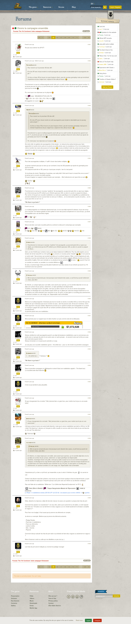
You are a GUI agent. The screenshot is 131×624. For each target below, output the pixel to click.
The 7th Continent (25, 31)
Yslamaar (18, 420)
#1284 (89, 158)
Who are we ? (52, 596)
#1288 (89, 238)
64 (49, 37)
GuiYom (18, 164)
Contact (51, 603)
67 (61, 37)
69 (69, 37)
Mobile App (33, 608)
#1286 (89, 206)
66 (57, 37)
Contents (14, 603)
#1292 (89, 332)
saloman (18, 228)
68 (65, 37)
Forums (61, 7)
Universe (14, 598)
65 (53, 37)
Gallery (13, 606)
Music (32, 601)
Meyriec (18, 194)
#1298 (89, 438)
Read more (79, 620)
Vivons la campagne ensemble (32, 28)
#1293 (89, 349)
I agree (88, 620)
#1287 (89, 221)
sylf (18, 277)
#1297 (89, 414)
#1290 (89, 298)
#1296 (89, 398)
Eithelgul (29, 275)
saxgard (18, 305)
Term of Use (52, 598)
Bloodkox (18, 338)
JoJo (18, 322)
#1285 (89, 188)
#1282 (89, 61)
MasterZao (29, 65)
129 (85, 37)
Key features (15, 601)
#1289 (89, 271)
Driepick (18, 404)
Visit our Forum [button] (107, 87)
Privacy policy (53, 601)
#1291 (89, 315)
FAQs (31, 596)
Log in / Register (115, 7)
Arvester (18, 211)
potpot (18, 50)
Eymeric (28, 242)
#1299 (89, 497)
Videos (32, 598)
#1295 (89, 381)
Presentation (15, 596)
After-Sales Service (54, 606)
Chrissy (18, 244)
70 (73, 37)
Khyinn (18, 504)
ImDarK (18, 67)
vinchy (18, 109)
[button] (93, 3)
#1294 (89, 365)
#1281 (89, 44)
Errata (32, 606)
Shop (74, 7)
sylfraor (28, 442)
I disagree (97, 620)
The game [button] (33, 7)
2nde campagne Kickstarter (40, 31)
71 (77, 37)
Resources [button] (47, 7)
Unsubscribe (99, 598)
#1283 (89, 105)
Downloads (33, 603)
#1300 (89, 543)
